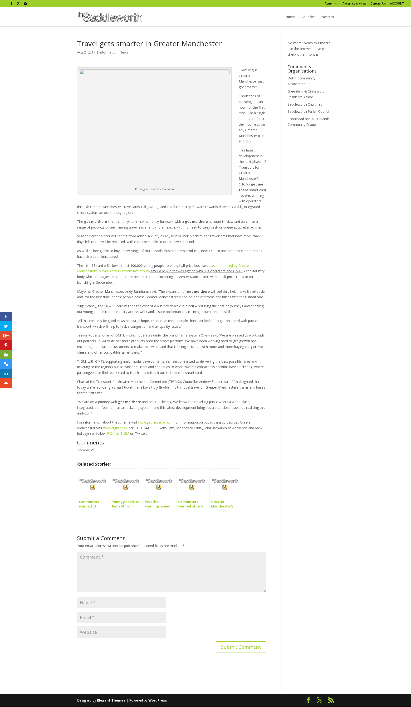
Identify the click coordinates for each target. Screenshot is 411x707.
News (123, 52)
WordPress (157, 700)
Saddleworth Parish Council (308, 111)
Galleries (308, 17)
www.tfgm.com (115, 428)
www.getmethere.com (155, 422)
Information (108, 52)
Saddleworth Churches (305, 104)
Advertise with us (354, 3)
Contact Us (378, 3)
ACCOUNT (397, 3)
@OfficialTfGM (118, 433)
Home (290, 17)
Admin (329, 3)
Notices (328, 17)
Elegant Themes (111, 700)
